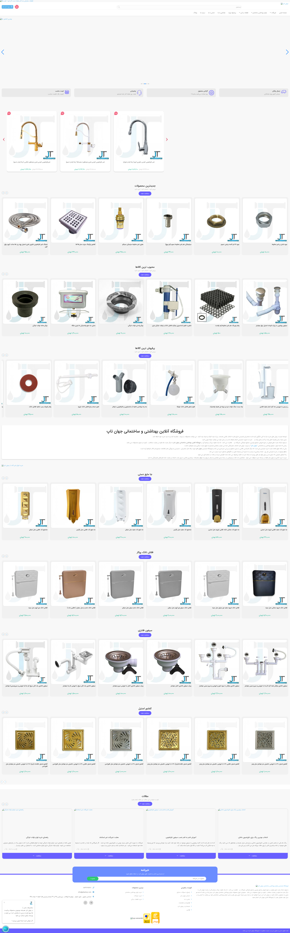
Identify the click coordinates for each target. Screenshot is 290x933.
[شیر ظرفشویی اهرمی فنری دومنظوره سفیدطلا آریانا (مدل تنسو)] (32, 137)
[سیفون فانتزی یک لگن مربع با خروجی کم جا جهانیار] (25, 662)
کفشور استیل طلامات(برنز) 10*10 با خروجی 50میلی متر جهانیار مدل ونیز (121, 764)
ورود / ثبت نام (6, 7)
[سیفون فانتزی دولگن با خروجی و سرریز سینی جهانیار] (265, 662)
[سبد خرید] (17, 7)
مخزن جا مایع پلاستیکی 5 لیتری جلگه (35, 325)
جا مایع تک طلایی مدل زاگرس (37, 530)
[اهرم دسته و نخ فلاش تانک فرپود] (25, 383)
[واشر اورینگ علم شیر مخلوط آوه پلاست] (169, 301)
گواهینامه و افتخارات (184, 903)
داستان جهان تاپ (185, 896)
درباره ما (202, 13)
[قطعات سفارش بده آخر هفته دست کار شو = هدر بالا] (145, 1)
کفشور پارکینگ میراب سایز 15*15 (37, 244)
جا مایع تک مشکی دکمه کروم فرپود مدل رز (274, 530)
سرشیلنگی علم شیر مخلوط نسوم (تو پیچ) (130, 244)
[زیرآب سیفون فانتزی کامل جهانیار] (121, 662)
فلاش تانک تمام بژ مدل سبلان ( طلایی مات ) (33, 608)
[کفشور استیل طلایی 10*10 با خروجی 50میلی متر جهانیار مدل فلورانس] (25, 740)
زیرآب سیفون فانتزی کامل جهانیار (133, 686)
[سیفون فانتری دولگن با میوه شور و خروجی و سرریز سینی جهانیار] (169, 662)
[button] (2, 52)
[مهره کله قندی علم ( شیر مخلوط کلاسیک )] (265, 220)
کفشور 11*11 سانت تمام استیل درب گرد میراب (273, 764)
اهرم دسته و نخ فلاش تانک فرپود (36, 407)
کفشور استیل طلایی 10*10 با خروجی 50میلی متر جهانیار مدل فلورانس (26, 764)
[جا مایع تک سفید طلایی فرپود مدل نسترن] (217, 505)
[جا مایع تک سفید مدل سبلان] (73, 505)
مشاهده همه (145, 193)
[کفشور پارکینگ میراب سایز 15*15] (25, 220)
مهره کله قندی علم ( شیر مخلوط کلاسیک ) (274, 244)
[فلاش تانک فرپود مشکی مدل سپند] (217, 584)
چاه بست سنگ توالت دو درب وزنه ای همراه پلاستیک (174, 407)
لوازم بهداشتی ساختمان (259, 13)
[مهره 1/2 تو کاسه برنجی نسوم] (169, 220)
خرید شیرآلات (138, 896)
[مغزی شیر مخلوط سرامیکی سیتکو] (73, 220)
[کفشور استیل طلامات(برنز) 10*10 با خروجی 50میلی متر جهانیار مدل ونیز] (121, 740)
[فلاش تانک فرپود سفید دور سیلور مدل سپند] (169, 584)
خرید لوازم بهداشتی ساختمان (133, 892)
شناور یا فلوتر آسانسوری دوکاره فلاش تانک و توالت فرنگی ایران (123, 325)
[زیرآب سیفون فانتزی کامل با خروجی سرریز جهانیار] (73, 662)
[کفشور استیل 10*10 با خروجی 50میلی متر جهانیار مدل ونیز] (217, 740)
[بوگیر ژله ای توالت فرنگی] (73, 301)
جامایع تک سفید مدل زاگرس (134, 530)
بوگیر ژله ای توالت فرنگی (87, 325)
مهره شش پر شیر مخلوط (231, 244)
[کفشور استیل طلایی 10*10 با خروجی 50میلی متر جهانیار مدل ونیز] (169, 740)
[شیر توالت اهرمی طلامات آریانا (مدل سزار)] (139, 137)
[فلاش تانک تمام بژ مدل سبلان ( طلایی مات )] (25, 584)
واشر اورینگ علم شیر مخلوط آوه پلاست (179, 325)
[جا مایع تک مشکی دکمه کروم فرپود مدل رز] (265, 505)
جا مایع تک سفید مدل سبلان (86, 530)
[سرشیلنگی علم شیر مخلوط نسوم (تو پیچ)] (121, 220)
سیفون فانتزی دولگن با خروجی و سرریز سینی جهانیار (271, 686)
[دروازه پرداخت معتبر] (147, 918)
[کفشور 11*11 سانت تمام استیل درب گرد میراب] (265, 740)
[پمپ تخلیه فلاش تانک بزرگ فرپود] (265, 383)
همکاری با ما (221, 13)
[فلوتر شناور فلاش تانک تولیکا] (121, 383)
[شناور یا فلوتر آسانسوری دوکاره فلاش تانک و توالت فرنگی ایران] (121, 301)
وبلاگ (195, 13)
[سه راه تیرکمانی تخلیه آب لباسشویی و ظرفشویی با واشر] (73, 383)
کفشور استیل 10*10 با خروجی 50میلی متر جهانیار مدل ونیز (221, 764)
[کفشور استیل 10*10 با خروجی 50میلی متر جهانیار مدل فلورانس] (73, 740)
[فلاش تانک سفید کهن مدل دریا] (265, 584)
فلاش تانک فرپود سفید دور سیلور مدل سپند (177, 608)
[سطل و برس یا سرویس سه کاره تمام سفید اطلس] (217, 383)
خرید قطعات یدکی (136, 899)
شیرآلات (273, 13)
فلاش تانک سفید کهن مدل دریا (277, 608)
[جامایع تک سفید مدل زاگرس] (121, 505)
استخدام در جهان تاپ (184, 906)
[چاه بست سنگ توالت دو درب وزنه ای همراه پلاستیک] (169, 383)
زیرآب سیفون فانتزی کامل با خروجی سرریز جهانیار (80, 686)
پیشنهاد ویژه (232, 13)
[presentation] (3, 138)
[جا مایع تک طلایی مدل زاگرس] (25, 505)
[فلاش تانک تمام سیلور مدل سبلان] (73, 584)
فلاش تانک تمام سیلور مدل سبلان (84, 608)
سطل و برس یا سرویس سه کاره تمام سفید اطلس (223, 407)
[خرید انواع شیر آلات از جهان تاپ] (145, 466)
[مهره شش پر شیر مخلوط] (217, 220)
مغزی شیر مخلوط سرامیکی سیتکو (84, 244)
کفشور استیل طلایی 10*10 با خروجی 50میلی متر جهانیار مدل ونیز (171, 764)
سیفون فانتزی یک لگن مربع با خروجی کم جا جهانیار (31, 686)
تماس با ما (211, 13)
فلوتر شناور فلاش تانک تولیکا (134, 407)
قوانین (188, 910)
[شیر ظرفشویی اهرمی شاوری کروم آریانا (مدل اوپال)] (85, 137)
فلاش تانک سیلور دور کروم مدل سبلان (131, 608)
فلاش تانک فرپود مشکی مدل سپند (228, 608)
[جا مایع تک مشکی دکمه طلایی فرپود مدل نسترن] (169, 505)
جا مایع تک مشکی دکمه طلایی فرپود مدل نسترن (175, 530)
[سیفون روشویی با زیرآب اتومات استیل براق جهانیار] (217, 301)
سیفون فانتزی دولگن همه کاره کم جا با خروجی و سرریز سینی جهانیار (218, 686)
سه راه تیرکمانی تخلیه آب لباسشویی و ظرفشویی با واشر (78, 407)
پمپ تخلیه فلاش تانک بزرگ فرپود (276, 407)
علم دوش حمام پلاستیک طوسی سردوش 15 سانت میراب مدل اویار (266, 325)
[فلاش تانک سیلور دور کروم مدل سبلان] (121, 584)
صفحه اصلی (283, 13)
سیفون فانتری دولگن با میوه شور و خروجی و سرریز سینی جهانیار (171, 686)
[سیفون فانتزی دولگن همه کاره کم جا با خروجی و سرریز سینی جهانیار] (217, 662)
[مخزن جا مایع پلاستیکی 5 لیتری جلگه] (25, 301)
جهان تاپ (254, 446)
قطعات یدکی (244, 13)
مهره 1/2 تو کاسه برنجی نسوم (182, 244)
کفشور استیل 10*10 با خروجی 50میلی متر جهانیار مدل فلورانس (76, 764)
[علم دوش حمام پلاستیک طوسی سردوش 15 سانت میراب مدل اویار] (265, 301)
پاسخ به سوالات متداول (183, 892)
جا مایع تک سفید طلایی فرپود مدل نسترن (226, 530)
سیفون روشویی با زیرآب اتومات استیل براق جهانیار (223, 325)
